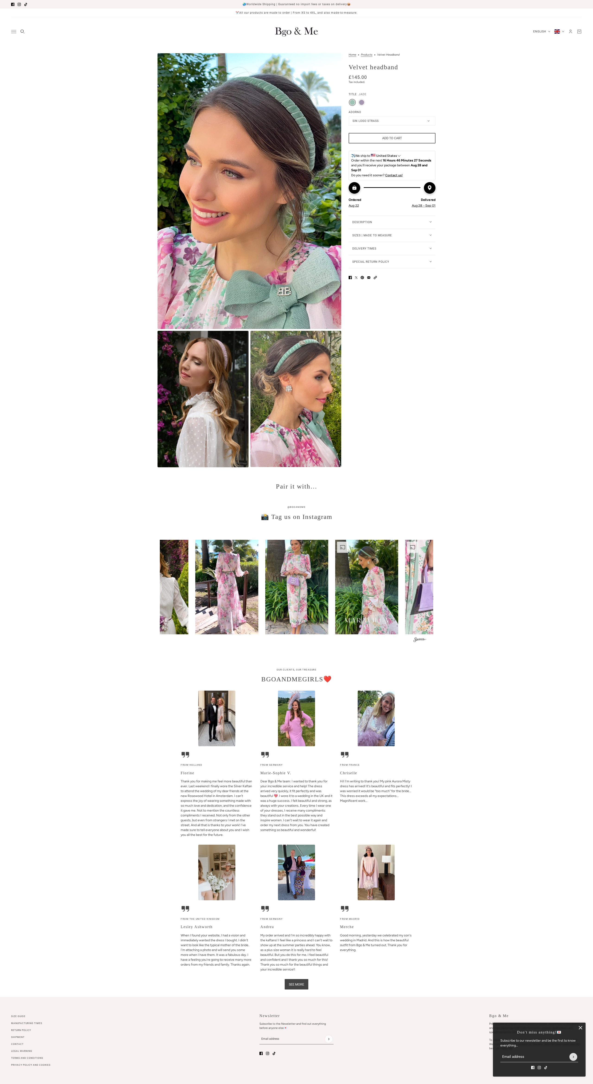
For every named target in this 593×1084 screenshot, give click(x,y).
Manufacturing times (26, 1023)
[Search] (22, 31)
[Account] (570, 31)
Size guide (18, 1016)
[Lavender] (361, 102)
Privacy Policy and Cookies (30, 1065)
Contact (17, 1044)
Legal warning (21, 1051)
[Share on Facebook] (350, 277)
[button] (375, 277)
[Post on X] (356, 277)
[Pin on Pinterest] (362, 277)
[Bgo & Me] (296, 31)
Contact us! (394, 175)
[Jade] (352, 102)
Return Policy (21, 1030)
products (366, 54)
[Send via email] (368, 277)
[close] (580, 1027)
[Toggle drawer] (13, 31)
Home (352, 54)
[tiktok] (25, 4)
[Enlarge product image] (249, 191)
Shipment (18, 1037)
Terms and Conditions (27, 1058)
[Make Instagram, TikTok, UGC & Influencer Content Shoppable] (419, 640)
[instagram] (19, 4)
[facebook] (12, 4)
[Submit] (573, 1057)
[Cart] (579, 31)
